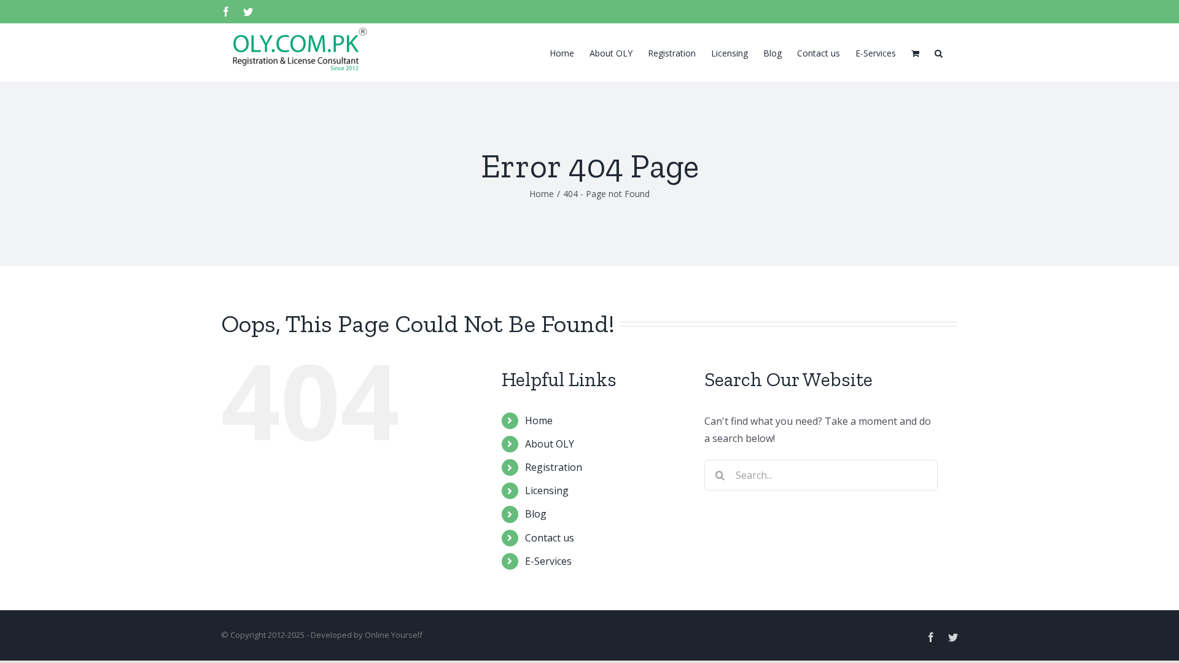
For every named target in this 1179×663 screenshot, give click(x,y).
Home (539, 420)
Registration (553, 467)
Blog (536, 514)
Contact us (549, 538)
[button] (939, 52)
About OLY (549, 444)
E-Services (548, 561)
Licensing (547, 490)
